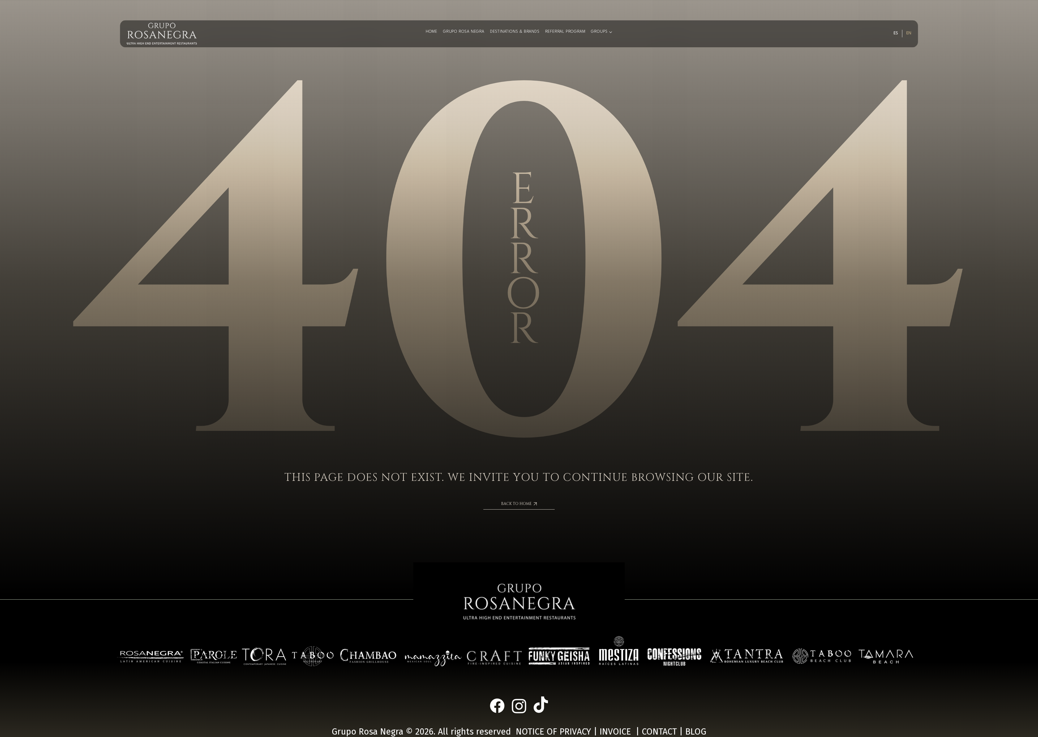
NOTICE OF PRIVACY (553, 731)
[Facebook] (497, 705)
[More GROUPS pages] (610, 32)
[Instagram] (519, 705)
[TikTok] (540, 705)
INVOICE (615, 731)
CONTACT (659, 731)
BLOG (695, 731)
